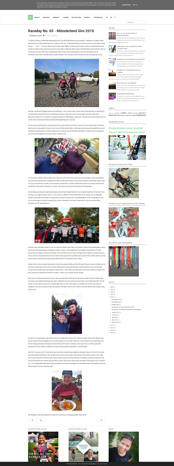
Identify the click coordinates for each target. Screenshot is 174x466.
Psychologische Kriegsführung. (125, 94)
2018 (112, 297)
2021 (112, 289)
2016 (34, 46)
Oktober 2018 (116, 304)
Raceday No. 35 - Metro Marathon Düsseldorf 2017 (131, 59)
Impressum (85, 463)
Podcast (46, 17)
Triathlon (134, 115)
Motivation (76, 17)
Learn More (126, 5)
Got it (135, 5)
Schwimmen (120, 115)
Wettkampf (54, 35)
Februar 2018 (115, 322)
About (37, 17)
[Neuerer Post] (32, 420)
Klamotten (117, 113)
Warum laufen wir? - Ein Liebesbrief (126, 83)
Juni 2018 (115, 315)
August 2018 (115, 312)
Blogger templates (103, 463)
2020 (112, 292)
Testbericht (128, 115)
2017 (40, 46)
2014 (112, 333)
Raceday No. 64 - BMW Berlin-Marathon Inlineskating (126, 309)
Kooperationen (93, 463)
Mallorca (130, 113)
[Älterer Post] (101, 420)
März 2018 (115, 320)
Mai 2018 (114, 317)
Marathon (136, 113)
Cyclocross (111, 113)
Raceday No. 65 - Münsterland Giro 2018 (123, 307)
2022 (112, 287)
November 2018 (116, 302)
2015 (112, 330)
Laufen (65, 17)
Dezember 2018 (116, 299)
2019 (112, 294)
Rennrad (47, 35)
